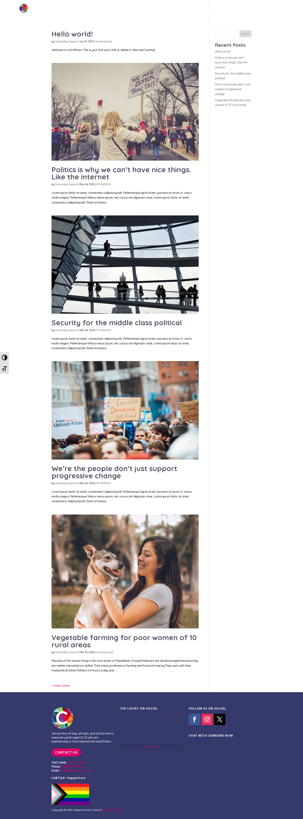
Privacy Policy (111, 810)
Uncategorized (103, 41)
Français (281, 11)
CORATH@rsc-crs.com (75, 770)
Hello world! (72, 33)
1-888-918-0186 (72, 766)
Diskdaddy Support (66, 41)
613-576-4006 (76, 762)
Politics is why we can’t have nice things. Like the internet (121, 173)
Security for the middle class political (117, 322)
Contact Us (255, 11)
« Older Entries (61, 685)
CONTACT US (66, 752)
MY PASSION (104, 184)
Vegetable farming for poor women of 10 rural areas (124, 641)
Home (184, 11)
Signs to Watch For (217, 11)
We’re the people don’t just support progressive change (114, 472)
